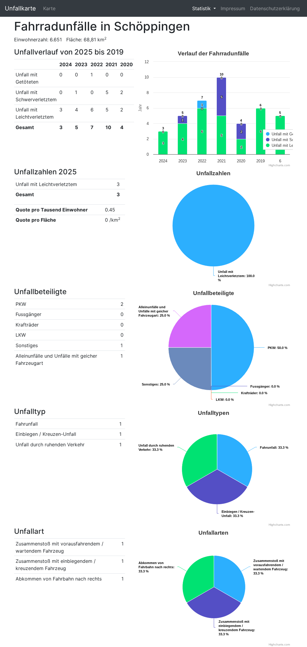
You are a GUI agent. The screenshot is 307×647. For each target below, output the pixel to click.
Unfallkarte (20, 8)
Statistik (202, 8)
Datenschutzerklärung (275, 8)
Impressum (233, 8)
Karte (49, 8)
